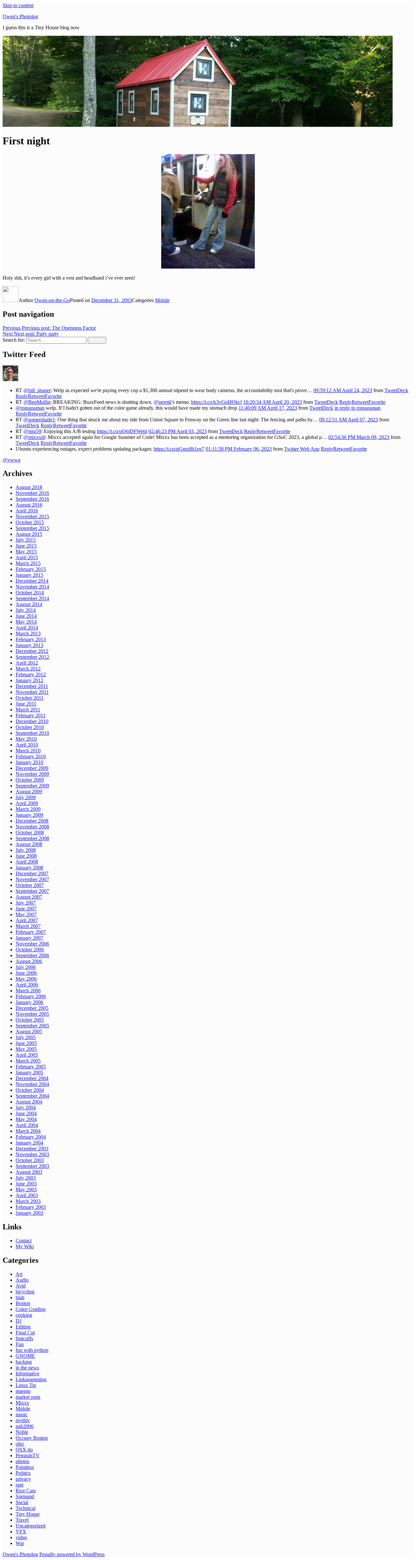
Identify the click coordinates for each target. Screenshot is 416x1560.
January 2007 (29, 938)
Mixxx (22, 1403)
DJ (18, 1321)
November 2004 (32, 1084)
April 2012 (27, 663)
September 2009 (32, 785)
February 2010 (31, 756)
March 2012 (28, 668)
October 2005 (30, 1020)
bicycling (25, 1291)
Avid (21, 1286)
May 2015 (26, 551)
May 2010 (26, 739)
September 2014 (32, 598)
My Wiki (25, 1246)
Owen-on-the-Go (52, 300)
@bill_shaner (37, 390)
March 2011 (28, 709)
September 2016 (32, 499)
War (20, 1543)
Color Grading (31, 1309)
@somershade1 (39, 419)
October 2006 (30, 949)
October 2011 (30, 698)
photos (22, 1461)
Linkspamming (31, 1379)
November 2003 (32, 1154)
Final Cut (25, 1332)
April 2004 (27, 1125)
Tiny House (28, 1514)
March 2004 (28, 1131)
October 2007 (30, 885)
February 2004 (31, 1137)
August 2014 (29, 604)
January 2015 (29, 575)
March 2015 (28, 563)
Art (19, 1274)
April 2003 (27, 1195)
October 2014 (30, 592)
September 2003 (32, 1166)
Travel (22, 1520)
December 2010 (32, 721)
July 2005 (26, 1037)
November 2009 (32, 774)
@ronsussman (30, 408)
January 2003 (29, 1213)
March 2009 (28, 809)
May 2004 (26, 1119)
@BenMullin (36, 402)
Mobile (162, 300)
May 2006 (26, 979)
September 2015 (32, 528)
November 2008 (32, 826)
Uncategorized (31, 1525)
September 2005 (32, 1025)
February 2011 (31, 715)
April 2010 (27, 744)
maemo (23, 1391)
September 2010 (32, 733)
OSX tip (24, 1449)
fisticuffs (24, 1338)
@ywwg (11, 460)
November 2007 (32, 879)
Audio (22, 1280)
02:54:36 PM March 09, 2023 (358, 437)
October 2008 (30, 832)
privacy (23, 1479)
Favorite (53, 396)
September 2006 (32, 955)
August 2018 (29, 487)
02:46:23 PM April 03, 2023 (178, 431)
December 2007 (32, 873)
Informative (27, 1373)
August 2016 (29, 505)
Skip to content (18, 5)
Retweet (36, 396)
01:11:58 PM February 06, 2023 (239, 449)
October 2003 (30, 1160)
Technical (25, 1508)
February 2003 (31, 1207)
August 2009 (29, 791)
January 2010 (29, 762)
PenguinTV (28, 1455)
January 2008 (29, 867)
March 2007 (28, 926)
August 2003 (29, 1172)
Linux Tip (26, 1385)
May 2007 (26, 914)
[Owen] (10, 379)
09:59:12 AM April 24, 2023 (342, 390)
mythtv (23, 1420)
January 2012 (29, 680)
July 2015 (26, 540)
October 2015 (30, 522)
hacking (24, 1362)
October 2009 (30, 780)
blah (20, 1297)
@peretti (162, 402)
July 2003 (26, 1178)
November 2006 (32, 943)
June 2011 (26, 704)
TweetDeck (396, 390)
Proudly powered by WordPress (72, 1554)
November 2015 (32, 516)
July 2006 (26, 967)
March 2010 (28, 750)
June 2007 (26, 908)
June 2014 (26, 616)
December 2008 (32, 821)
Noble (22, 1432)
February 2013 (31, 639)
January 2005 (29, 1072)
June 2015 (26, 546)
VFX (21, 1531)
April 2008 (27, 862)
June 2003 (26, 1183)
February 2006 (31, 996)
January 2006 (29, 1002)
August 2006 (29, 961)
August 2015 (29, 534)
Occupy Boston (32, 1438)
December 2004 (32, 1078)
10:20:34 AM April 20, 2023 (272, 402)
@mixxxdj (34, 437)
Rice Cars (26, 1490)
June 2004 (26, 1113)
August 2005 (29, 1031)
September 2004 (32, 1096)
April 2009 (27, 803)
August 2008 (29, 844)
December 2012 (32, 651)
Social (22, 1502)
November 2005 (32, 1014)
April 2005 (27, 1055)
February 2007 (31, 932)
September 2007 (32, 891)
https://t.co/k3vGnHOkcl (216, 402)
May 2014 (26, 622)
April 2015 (27, 557)
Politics (23, 1473)
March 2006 (28, 990)
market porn (28, 1397)
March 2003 (28, 1201)
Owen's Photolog (20, 16)
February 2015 (31, 569)
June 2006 (26, 973)
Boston (23, 1303)
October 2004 (30, 1090)
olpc (20, 1444)
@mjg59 (32, 431)
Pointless (25, 1467)
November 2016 (32, 493)
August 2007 (29, 897)
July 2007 (26, 903)
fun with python (32, 1350)
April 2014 (27, 627)
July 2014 (26, 610)
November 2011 (32, 692)
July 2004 (26, 1107)
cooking (24, 1315)
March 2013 (28, 633)
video (21, 1537)
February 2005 (31, 1066)
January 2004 (29, 1142)
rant (19, 1484)
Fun (20, 1344)
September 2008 (32, 838)
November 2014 (32, 586)
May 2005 (26, 1049)
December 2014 (32, 581)
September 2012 (32, 657)
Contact (24, 1240)
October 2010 (30, 727)
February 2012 (31, 674)
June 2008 (26, 856)
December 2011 (32, 686)
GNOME (25, 1356)
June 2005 (26, 1043)
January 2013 (29, 645)
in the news (27, 1367)
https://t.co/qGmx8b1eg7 (179, 449)
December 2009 (32, 768)
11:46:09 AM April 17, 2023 (268, 408)
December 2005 (32, 1008)
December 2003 (32, 1148)
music (22, 1414)
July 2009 (26, 797)
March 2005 (28, 1061)
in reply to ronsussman (357, 408)
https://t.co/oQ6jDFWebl (122, 431)
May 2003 (26, 1189)
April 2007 (27, 920)
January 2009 (29, 815)
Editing (23, 1326)
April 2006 (27, 984)
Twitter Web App (301, 449)
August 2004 (29, 1101)
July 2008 (26, 850)
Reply (22, 396)
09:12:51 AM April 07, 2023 (348, 419)
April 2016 (27, 510)
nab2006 (24, 1426)
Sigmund (25, 1496)
